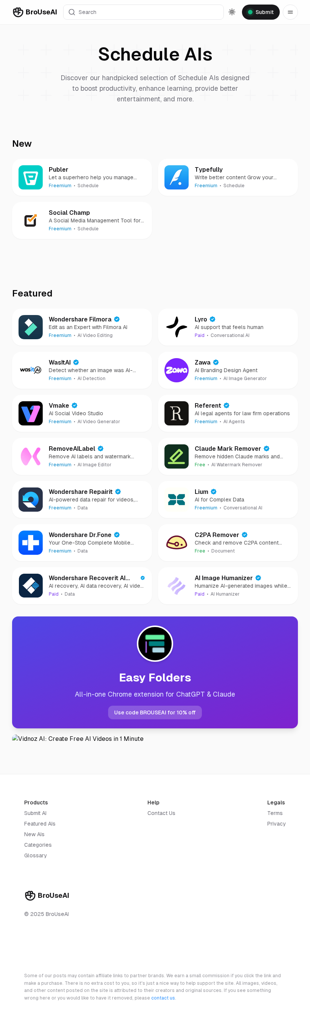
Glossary (35, 855)
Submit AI (35, 813)
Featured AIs (40, 824)
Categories (38, 845)
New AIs (34, 834)
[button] (143, 12)
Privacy (276, 824)
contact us (163, 998)
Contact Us (161, 813)
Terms (275, 813)
